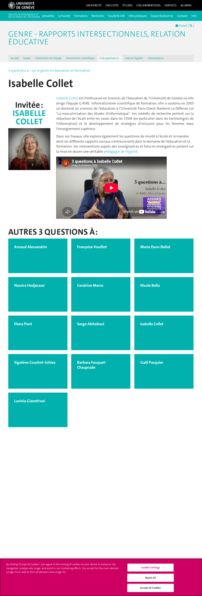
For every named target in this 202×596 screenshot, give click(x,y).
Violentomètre (156, 58)
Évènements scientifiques (80, 58)
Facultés (112, 5)
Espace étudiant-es (162, 16)
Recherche (98, 16)
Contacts (182, 16)
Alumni (186, 5)
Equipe (27, 58)
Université (94, 5)
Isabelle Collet (67, 98)
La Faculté (64, 16)
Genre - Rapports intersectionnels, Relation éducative (96, 38)
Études (128, 5)
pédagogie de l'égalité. (121, 151)
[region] (101, 577)
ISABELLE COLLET (29, 117)
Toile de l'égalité (134, 58)
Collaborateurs (149, 5)
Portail (182, 25)
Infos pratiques (138, 16)
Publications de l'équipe (49, 58)
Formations (81, 16)
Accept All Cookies (150, 587)
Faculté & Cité (116, 16)
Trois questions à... (110, 58)
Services (171, 5)
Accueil (15, 58)
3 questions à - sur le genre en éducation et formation (49, 70)
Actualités (48, 16)
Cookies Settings (150, 567)
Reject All (150, 577)
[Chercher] (191, 25)
